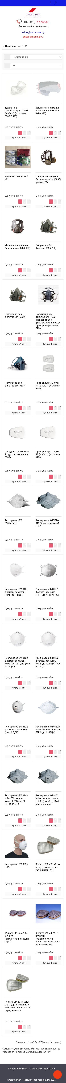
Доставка (49, 1068)
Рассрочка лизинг (17, 1068)
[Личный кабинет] (60, 3)
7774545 (37, 22)
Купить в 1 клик (19, 138)
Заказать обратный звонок (33, 26)
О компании (35, 1068)
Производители (13, 46)
